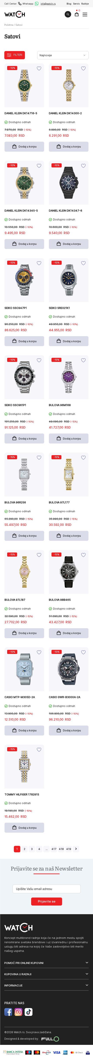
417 (53, 849)
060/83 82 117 (19, 3)
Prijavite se (46, 901)
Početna (8, 24)
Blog (69, 3)
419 (68, 849)
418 (61, 849)
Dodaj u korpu (28, 146)
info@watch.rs (48, 3)
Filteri (17, 54)
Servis (76, 3)
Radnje (85, 3)
